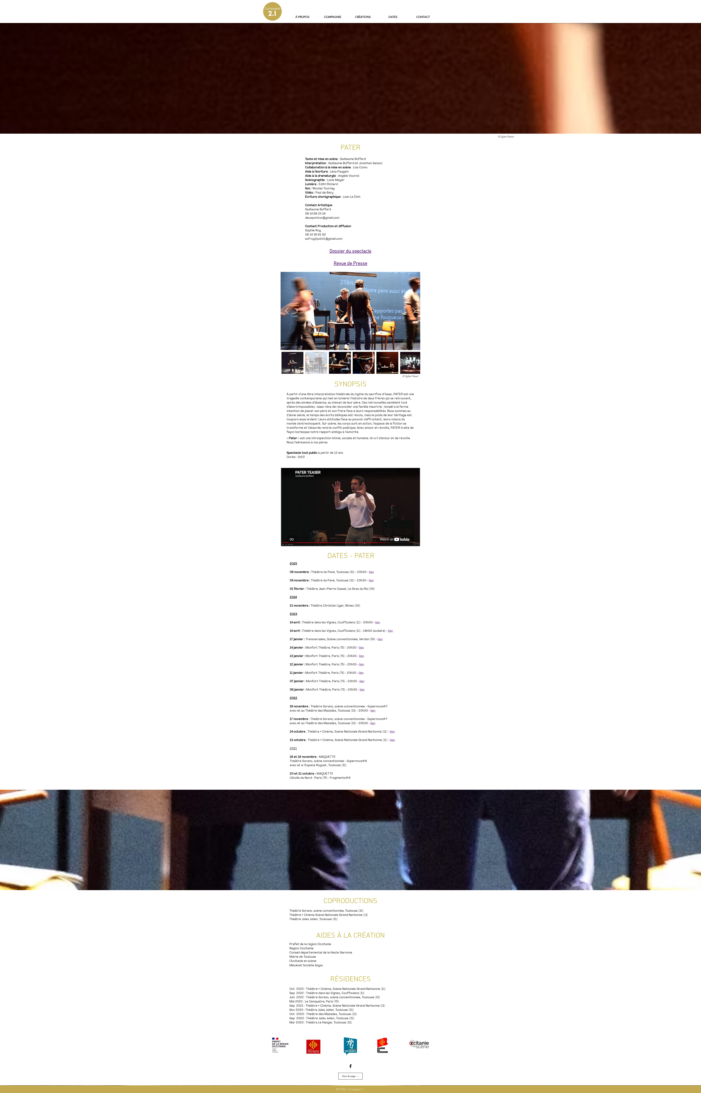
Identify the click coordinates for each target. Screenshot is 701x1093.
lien (377, 622)
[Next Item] (414, 311)
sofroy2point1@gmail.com (323, 239)
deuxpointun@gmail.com (322, 218)
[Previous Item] (287, 311)
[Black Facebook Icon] (350, 1066)
